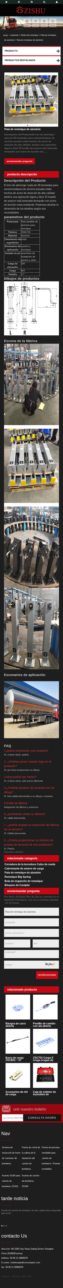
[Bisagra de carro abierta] (18, 1007)
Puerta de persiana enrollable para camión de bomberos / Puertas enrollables (51, 1158)
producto (15, 35)
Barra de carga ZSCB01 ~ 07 (14, 1059)
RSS (23, 1276)
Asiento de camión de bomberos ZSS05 (30, 1181)
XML (29, 1276)
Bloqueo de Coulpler (17, 885)
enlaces (6, 1276)
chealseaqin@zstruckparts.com (25, 1262)
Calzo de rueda (46, 864)
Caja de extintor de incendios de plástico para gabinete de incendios (44, 1093)
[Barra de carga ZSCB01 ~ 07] (18, 1041)
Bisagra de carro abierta (15, 1024)
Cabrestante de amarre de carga (24, 868)
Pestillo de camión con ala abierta (44, 1024)
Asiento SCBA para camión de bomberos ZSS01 (11, 1181)
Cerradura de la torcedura (20, 864)
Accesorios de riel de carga (16, 1093)
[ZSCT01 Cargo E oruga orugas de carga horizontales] (45, 1041)
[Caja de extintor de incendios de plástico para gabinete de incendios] (45, 1075)
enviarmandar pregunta (19, 161)
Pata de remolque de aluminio (23, 872)
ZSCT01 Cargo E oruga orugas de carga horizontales (44, 1059)
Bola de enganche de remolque (24, 881)
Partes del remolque (29, 35)
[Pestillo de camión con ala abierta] (45, 1007)
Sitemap (16, 1276)
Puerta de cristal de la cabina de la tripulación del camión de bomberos (31, 1158)
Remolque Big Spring (18, 876)
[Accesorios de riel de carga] (18, 1075)
